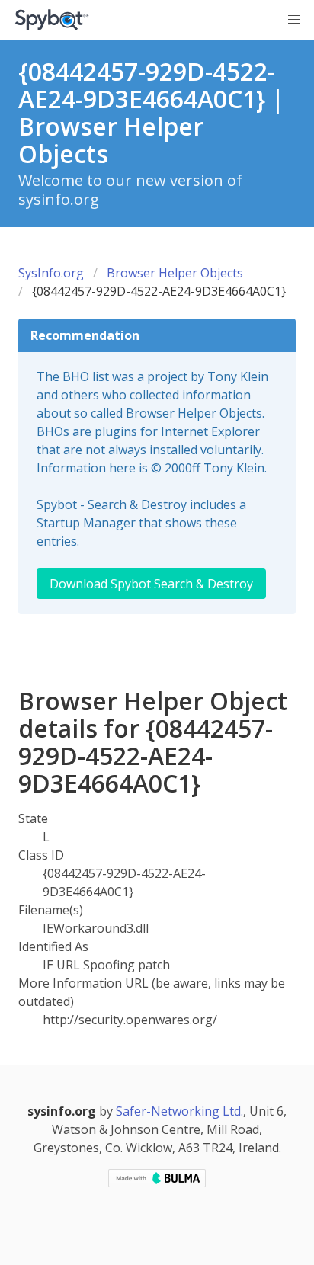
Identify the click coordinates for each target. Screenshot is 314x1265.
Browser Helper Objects (175, 272)
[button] (294, 20)
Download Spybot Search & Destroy (151, 583)
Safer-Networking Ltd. (179, 1111)
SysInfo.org (51, 272)
